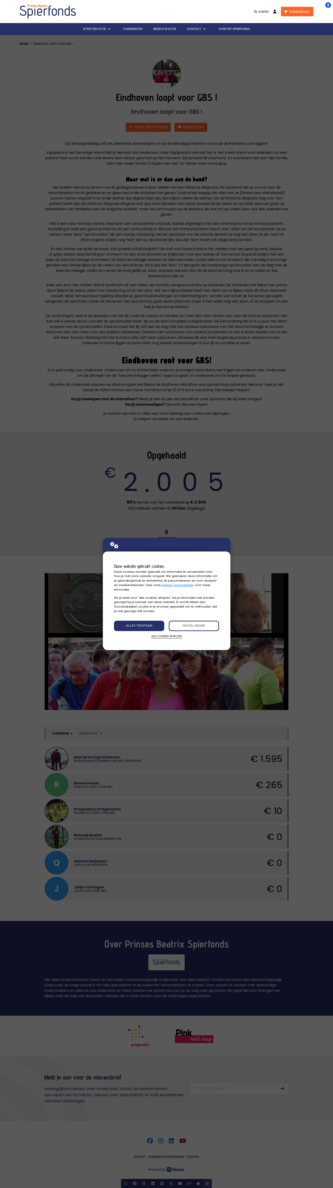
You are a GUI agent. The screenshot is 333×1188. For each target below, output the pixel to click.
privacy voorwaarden (178, 585)
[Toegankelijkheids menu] (328, 5)
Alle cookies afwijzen (166, 636)
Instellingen (194, 626)
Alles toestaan (139, 626)
